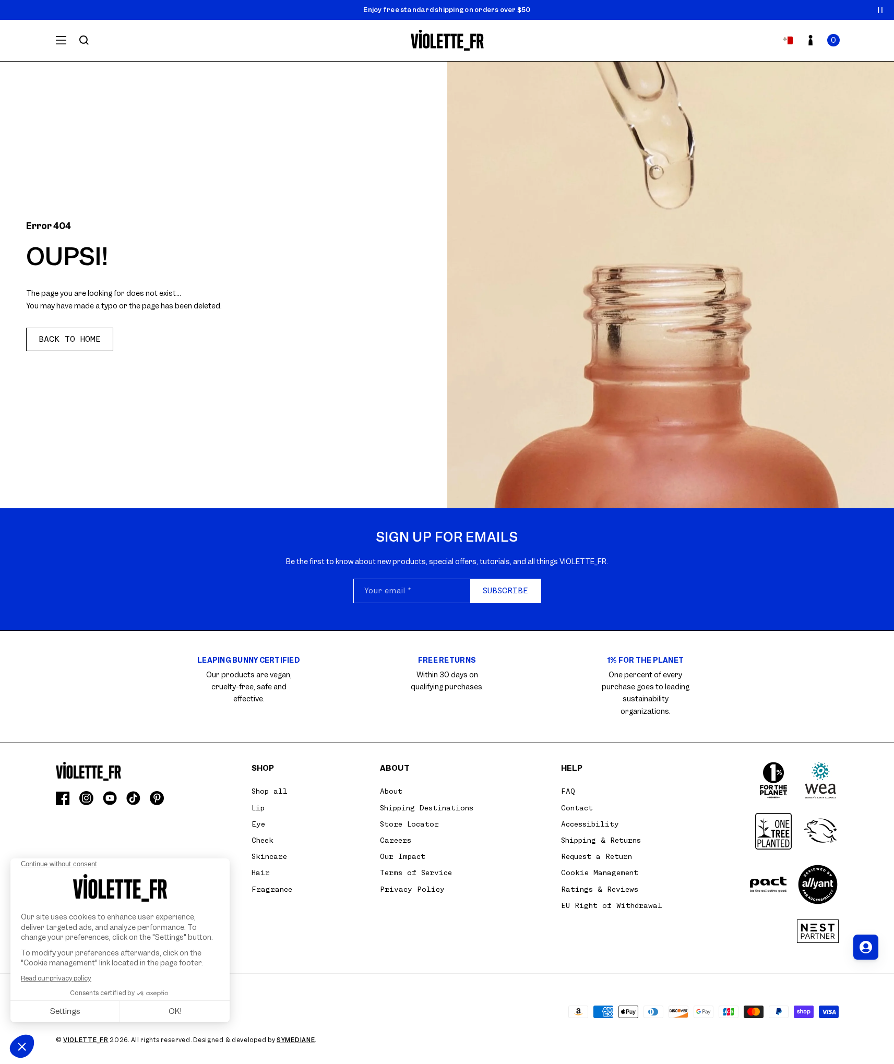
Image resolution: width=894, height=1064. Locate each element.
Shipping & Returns (601, 840)
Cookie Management (599, 872)
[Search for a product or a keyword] (84, 40)
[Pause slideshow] (880, 10)
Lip (258, 807)
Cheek (262, 840)
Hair (261, 872)
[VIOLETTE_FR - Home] (447, 40)
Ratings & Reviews (599, 889)
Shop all (270, 791)
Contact (577, 807)
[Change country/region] (787, 40)
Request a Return (596, 856)
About (391, 791)
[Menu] (61, 40)
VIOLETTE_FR (86, 1040)
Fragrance (272, 889)
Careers (395, 840)
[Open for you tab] (865, 947)
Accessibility (590, 824)
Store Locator (409, 824)
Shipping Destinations (426, 807)
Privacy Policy (412, 889)
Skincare (269, 856)
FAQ (568, 791)
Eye (258, 824)
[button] (833, 40)
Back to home (70, 339)
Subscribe (505, 591)
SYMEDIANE (296, 1040)
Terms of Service (416, 872)
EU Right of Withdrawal (611, 905)
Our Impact (402, 856)
